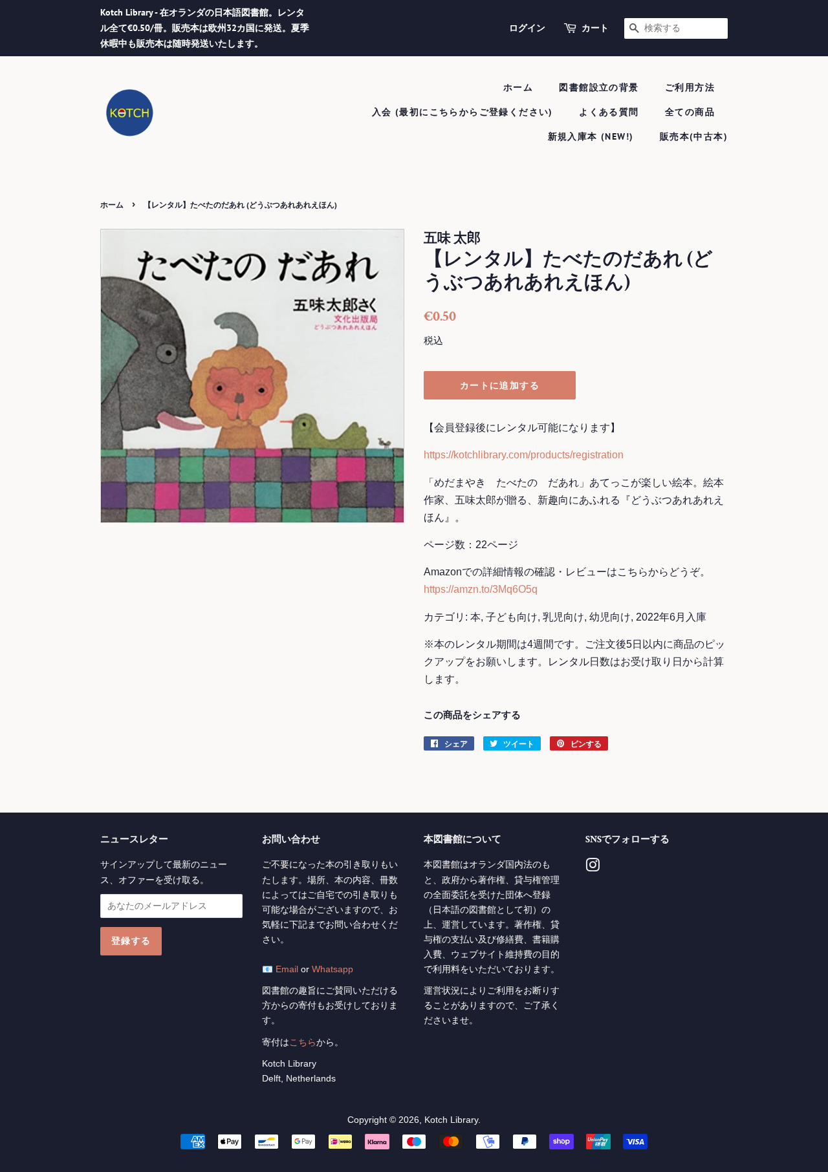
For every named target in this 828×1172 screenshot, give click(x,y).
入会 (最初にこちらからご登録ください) (462, 112)
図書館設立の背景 (598, 87)
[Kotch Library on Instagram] (592, 868)
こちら (302, 1042)
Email (287, 969)
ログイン (527, 28)
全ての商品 (690, 112)
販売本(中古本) (694, 136)
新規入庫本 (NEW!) (591, 136)
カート (595, 28)
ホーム (518, 87)
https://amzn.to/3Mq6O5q (481, 589)
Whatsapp (332, 969)
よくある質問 (608, 112)
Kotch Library (451, 1120)
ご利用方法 (690, 87)
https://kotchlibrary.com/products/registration (524, 454)
